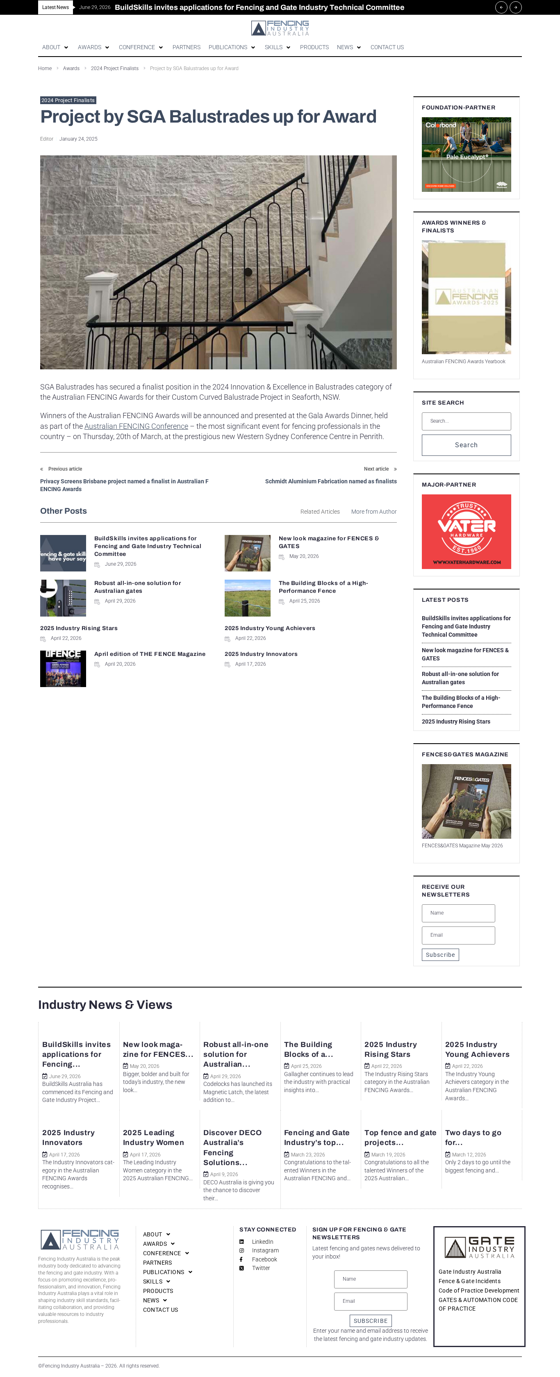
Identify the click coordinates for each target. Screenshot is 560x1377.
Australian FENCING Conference (136, 426)
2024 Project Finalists (68, 100)
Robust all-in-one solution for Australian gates (460, 678)
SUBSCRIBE (371, 1321)
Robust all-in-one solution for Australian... (236, 1054)
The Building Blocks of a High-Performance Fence (461, 701)
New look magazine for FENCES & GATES (465, 654)
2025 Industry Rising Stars (79, 628)
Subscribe (440, 954)
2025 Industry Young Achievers (270, 628)
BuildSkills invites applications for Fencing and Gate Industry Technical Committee (148, 546)
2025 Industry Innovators (261, 654)
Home (45, 68)
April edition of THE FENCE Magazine (150, 654)
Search (466, 445)
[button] (56, 47)
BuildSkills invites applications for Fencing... (76, 1054)
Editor (46, 139)
